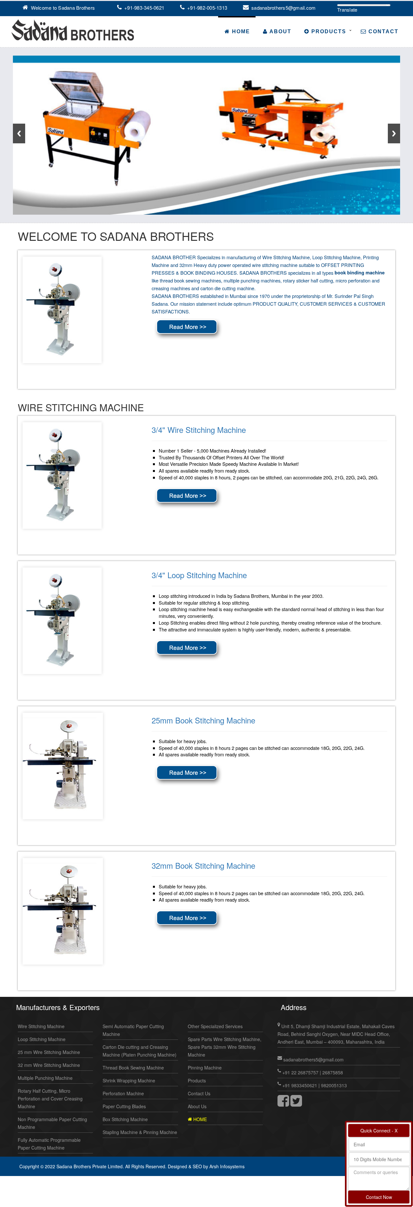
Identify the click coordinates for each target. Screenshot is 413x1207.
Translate (347, 9)
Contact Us (199, 1093)
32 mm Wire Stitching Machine (49, 1065)
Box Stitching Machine (125, 1119)
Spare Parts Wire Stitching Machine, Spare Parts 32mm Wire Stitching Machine (224, 1047)
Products (327, 31)
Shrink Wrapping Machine (129, 1080)
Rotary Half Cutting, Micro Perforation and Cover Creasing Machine (50, 1099)
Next (394, 133)
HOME (199, 1119)
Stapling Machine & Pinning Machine (140, 1132)
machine (288, 264)
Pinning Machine (205, 1067)
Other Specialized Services (215, 1026)
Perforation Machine (123, 1093)
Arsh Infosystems (227, 1166)
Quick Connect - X (379, 1130)
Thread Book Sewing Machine (133, 1067)
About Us (197, 1106)
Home (240, 31)
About (279, 31)
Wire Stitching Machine (41, 1026)
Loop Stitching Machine (41, 1039)
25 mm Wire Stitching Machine (49, 1052)
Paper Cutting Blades (124, 1106)
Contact (382, 31)
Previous (19, 133)
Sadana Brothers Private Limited (89, 1166)
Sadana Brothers (76, 7)
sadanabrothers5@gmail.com (283, 7)
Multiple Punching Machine (45, 1078)
